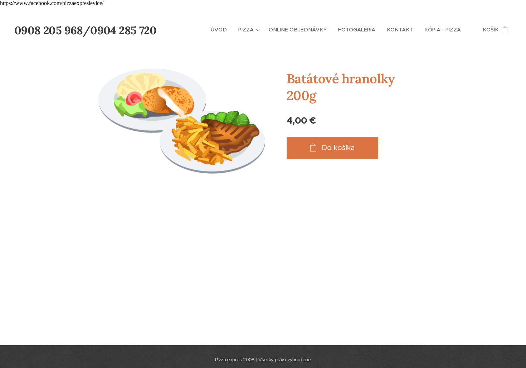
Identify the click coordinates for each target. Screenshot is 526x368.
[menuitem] (221, 30)
